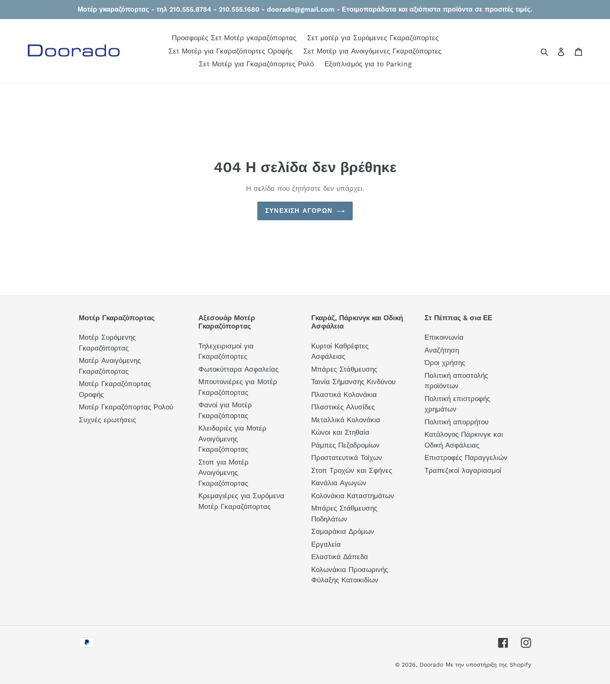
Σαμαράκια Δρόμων (342, 531)
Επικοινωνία (444, 337)
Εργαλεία (326, 544)
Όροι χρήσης (445, 362)
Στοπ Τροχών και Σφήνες (351, 470)
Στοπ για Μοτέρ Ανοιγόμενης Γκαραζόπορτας (223, 472)
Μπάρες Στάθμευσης (344, 369)
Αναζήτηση (442, 350)
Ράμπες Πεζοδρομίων (345, 445)
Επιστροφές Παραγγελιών (466, 457)
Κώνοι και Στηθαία (340, 432)
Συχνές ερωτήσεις (107, 420)
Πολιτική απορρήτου (456, 422)
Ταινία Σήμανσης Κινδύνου (353, 381)
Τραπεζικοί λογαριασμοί (463, 470)
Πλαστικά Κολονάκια (344, 394)
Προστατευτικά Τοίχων (346, 457)
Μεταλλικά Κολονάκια (345, 420)
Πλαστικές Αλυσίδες (343, 407)
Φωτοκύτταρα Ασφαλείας (238, 369)
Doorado (431, 664)
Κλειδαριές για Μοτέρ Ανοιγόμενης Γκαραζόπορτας (232, 438)
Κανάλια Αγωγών (338, 483)
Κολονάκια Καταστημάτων (352, 496)
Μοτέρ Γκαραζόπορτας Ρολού (126, 407)
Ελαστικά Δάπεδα (339, 557)
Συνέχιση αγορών (298, 210)
